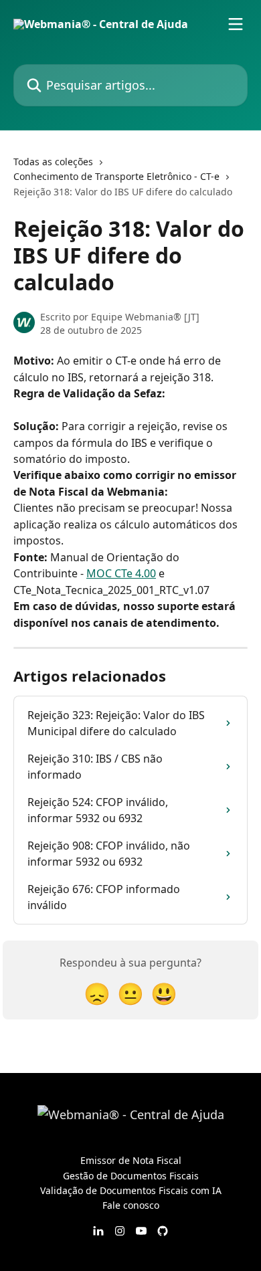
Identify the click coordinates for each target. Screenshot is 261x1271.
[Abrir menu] (236, 24)
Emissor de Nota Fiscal (130, 1160)
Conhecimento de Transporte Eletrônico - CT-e (116, 176)
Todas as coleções (53, 161)
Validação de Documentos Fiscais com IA (131, 1190)
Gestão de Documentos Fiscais (131, 1175)
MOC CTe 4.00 (121, 573)
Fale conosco (130, 1205)
